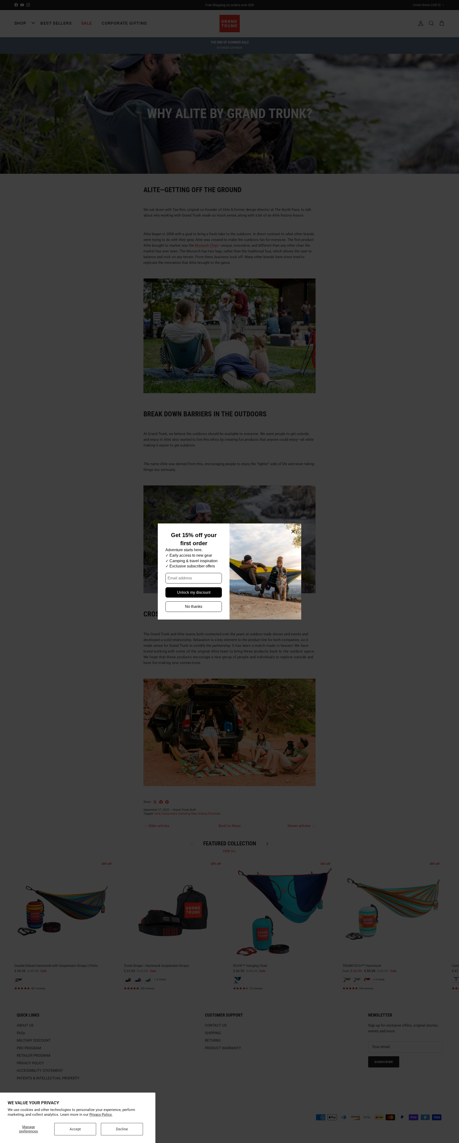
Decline (122, 1129)
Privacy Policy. (100, 1114)
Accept (75, 1129)
